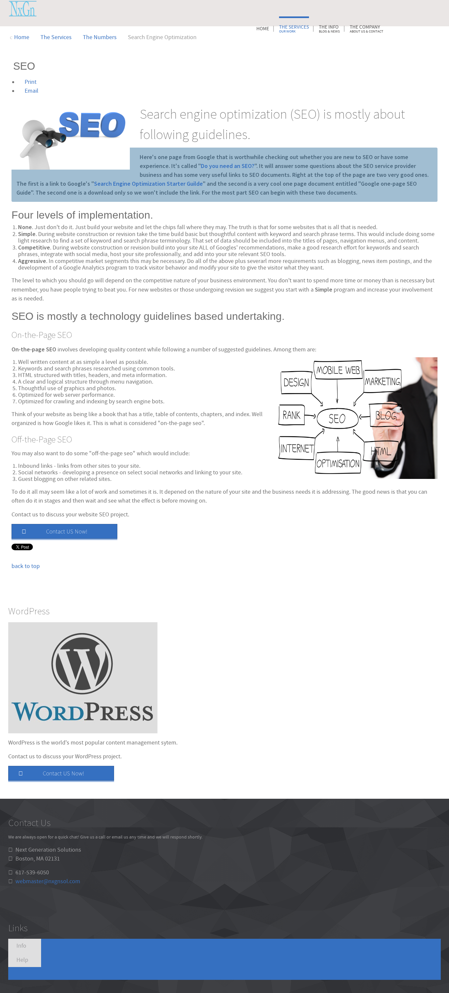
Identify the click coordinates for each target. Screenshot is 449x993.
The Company (366, 29)
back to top (26, 566)
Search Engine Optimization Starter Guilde (148, 183)
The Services (294, 29)
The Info (329, 29)
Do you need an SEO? (227, 166)
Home (262, 29)
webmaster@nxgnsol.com (47, 881)
